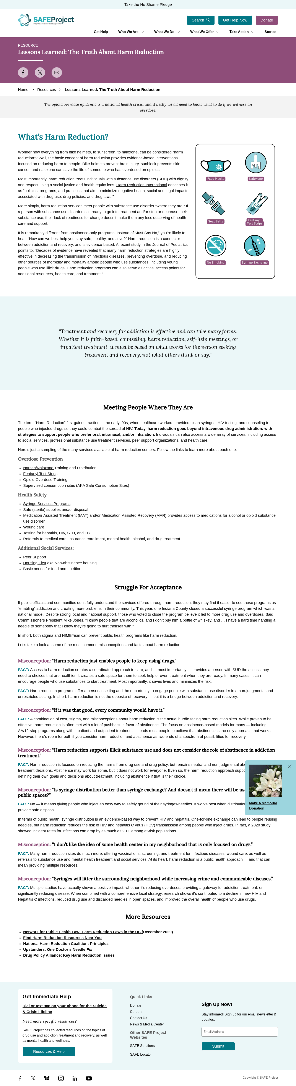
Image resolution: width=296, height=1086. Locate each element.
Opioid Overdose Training (45, 479)
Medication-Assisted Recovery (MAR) (134, 515)
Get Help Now (235, 20)
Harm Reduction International (141, 185)
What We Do (164, 32)
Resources (46, 89)
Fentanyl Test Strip (39, 474)
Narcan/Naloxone (38, 468)
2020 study (260, 825)
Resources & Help (49, 1051)
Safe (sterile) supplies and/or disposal (55, 509)
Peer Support (34, 557)
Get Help (101, 32)
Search (198, 20)
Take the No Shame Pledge (148, 4)
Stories (270, 32)
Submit (218, 1046)
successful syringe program (228, 608)
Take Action (239, 32)
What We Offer (202, 32)
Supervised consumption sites (49, 485)
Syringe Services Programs (46, 504)
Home (23, 89)
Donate (266, 20)
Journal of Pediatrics (170, 244)
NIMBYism (71, 635)
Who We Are (128, 32)
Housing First (34, 563)
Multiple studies (43, 887)
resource (28, 45)
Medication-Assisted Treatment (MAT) (56, 515)
